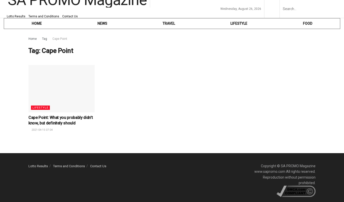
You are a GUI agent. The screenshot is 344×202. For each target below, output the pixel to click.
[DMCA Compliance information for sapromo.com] (296, 191)
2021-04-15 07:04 (42, 129)
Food (307, 23)
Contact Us (70, 16)
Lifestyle (238, 23)
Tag (44, 39)
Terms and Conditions (43, 16)
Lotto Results (16, 16)
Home (32, 39)
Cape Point (59, 39)
